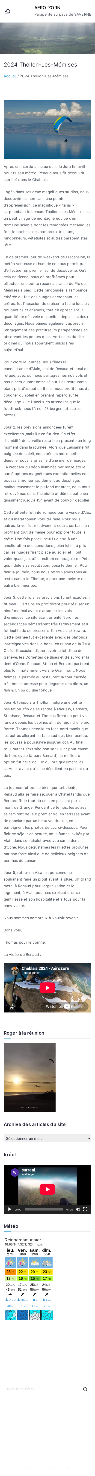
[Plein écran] (85, 1209)
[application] (47, 1189)
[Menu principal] (7, 11)
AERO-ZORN (47, 7)
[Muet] (78, 1209)
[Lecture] (9, 1209)
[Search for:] (47, 1389)
